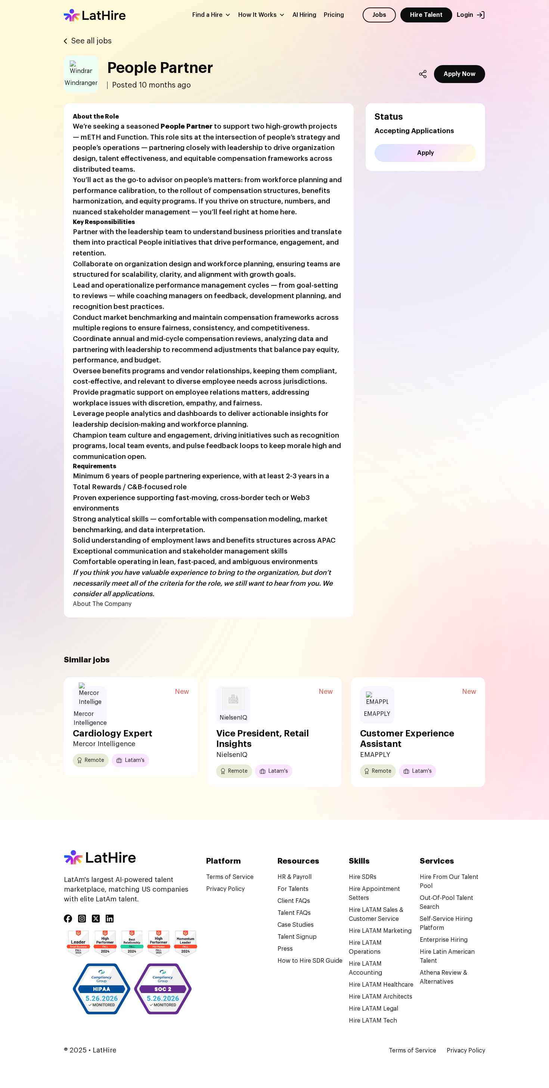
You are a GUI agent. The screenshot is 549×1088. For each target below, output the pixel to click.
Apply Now (459, 74)
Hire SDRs (362, 877)
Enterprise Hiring (444, 940)
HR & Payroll (294, 877)
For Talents (292, 889)
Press (285, 949)
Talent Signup (297, 937)
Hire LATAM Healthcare (381, 985)
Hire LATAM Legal (373, 1009)
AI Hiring (304, 15)
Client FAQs (293, 901)
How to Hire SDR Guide (309, 961)
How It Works (257, 15)
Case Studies (295, 925)
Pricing (334, 15)
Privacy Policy (225, 889)
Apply (425, 153)
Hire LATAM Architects (380, 997)
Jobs (379, 15)
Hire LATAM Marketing (380, 931)
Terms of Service (230, 877)
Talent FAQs (294, 913)
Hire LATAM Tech (373, 1021)
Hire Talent (426, 15)
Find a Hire (207, 15)
